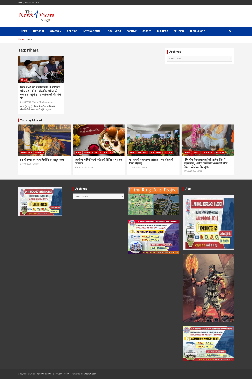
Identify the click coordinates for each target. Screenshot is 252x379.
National (38, 31)
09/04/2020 (25, 102)
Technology (197, 31)
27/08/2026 (25, 164)
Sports (146, 31)
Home (24, 31)
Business (162, 31)
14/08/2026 (189, 171)
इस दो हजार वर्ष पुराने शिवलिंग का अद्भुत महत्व (42, 159)
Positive (132, 31)
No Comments (47, 102)
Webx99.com (90, 373)
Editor (35, 102)
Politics (72, 31)
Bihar (24, 80)
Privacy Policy (62, 373)
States (54, 31)
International (92, 31)
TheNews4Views (43, 373)
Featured (39, 152)
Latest (98, 152)
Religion (179, 31)
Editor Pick (26, 152)
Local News (113, 31)
